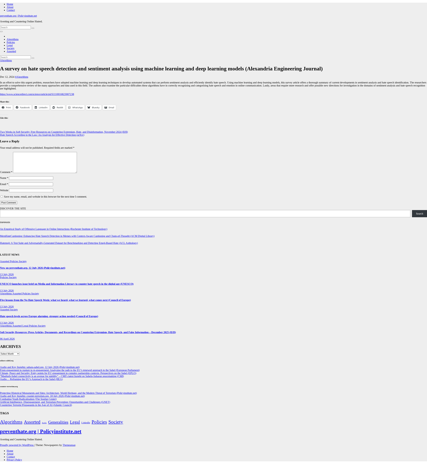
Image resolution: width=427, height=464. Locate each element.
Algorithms (13, 39)
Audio (44, 423)
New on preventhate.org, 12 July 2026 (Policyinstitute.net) (32, 267)
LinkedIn (85, 422)
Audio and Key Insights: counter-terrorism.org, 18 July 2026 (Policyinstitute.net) (42, 396)
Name (4, 178)
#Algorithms (21, 76)
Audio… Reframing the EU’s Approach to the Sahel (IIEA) (31, 379)
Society (11, 48)
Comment (6, 172)
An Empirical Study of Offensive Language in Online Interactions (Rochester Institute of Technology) (53, 229)
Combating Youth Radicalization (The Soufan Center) (28, 399)
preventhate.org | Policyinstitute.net (18, 15)
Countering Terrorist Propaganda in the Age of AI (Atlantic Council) (36, 405)
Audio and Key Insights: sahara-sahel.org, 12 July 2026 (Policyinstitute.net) (40, 367)
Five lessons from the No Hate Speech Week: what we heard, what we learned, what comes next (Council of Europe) (65, 300)
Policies (11, 42)
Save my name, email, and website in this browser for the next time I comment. (45, 196)
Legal (10, 45)
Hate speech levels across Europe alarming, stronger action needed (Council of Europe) (49, 316)
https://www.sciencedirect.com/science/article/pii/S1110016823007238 (37, 94)
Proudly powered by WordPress (17, 445)
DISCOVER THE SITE (13, 208)
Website (4, 190)
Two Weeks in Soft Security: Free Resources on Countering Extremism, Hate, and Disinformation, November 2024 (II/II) (64, 131)
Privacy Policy (14, 459)
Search (419, 213)
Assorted (11, 51)
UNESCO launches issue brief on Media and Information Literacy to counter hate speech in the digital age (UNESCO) (66, 283)
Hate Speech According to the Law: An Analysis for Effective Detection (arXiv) (42, 134)
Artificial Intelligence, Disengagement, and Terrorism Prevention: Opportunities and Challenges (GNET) (55, 402)
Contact (11, 10)
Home (10, 4)
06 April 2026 (7, 338)
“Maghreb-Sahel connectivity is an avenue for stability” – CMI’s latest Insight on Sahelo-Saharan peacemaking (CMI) (62, 376)
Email (4, 184)
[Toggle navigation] (1, 31)
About (10, 7)
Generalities (58, 422)
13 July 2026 (7, 274)
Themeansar (69, 445)
